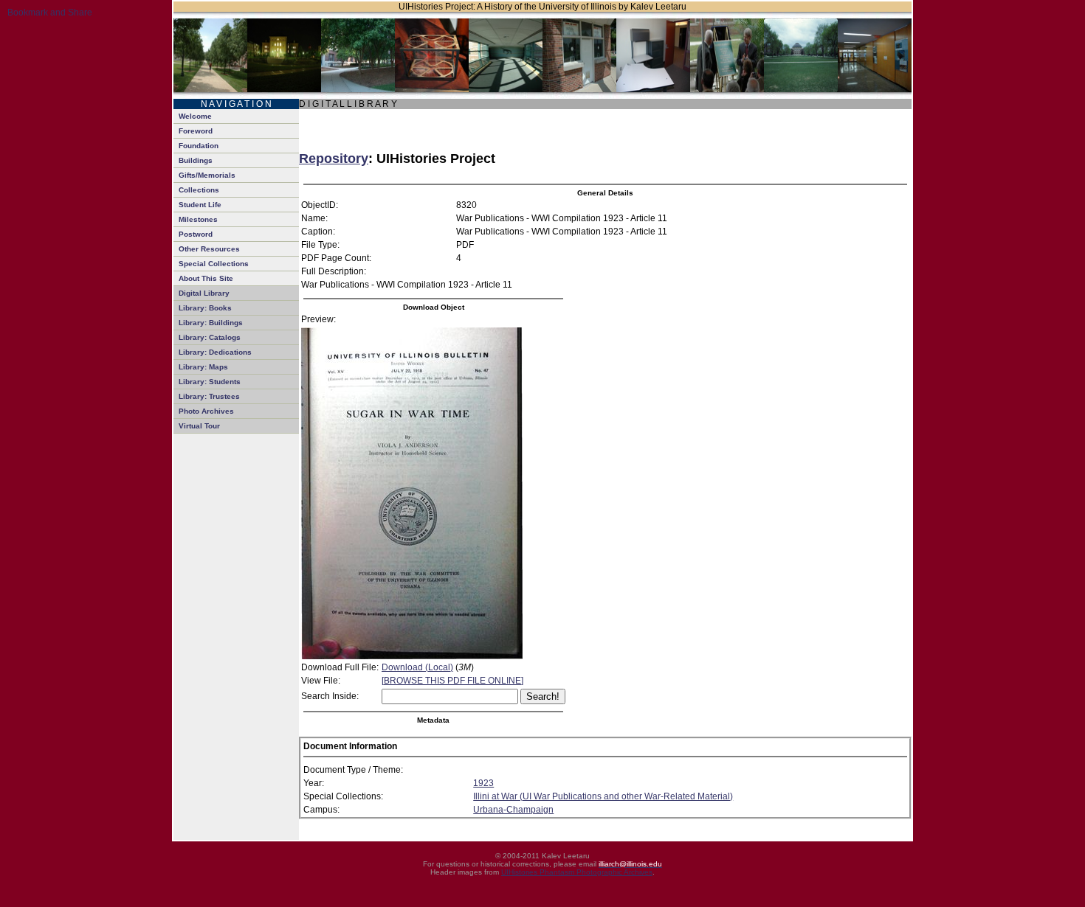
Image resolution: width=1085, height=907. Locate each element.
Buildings (196, 160)
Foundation (198, 146)
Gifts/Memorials (207, 175)
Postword (196, 234)
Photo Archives (206, 411)
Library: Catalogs (210, 337)
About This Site (206, 278)
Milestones (198, 219)
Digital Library (204, 293)
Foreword (196, 131)
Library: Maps (203, 367)
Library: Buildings (211, 323)
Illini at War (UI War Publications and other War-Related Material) (603, 796)
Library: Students (210, 382)
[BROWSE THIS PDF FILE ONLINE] (452, 680)
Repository (333, 158)
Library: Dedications (215, 352)
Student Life (200, 205)
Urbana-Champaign (513, 810)
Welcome (195, 116)
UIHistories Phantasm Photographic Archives (576, 872)
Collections (199, 190)
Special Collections (214, 264)
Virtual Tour (199, 426)
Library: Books (205, 308)
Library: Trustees (209, 396)
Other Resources (209, 249)
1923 (483, 783)
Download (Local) (417, 667)
